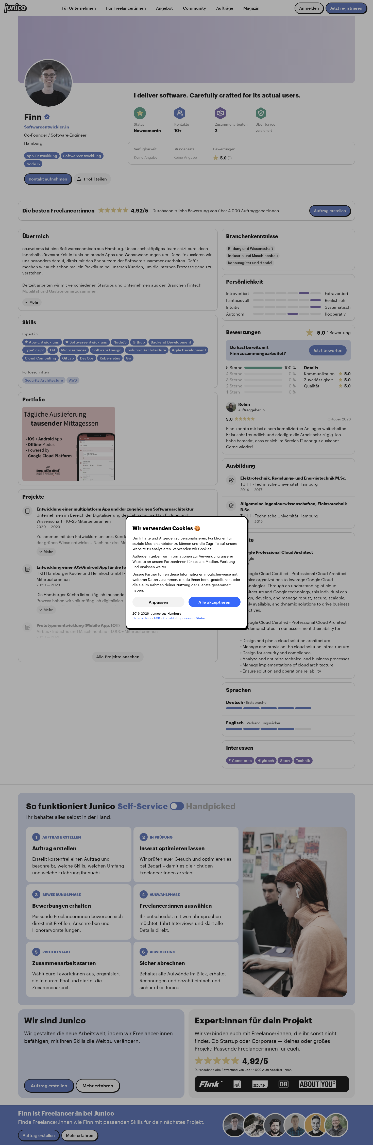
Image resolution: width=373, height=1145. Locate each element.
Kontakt (168, 618)
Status (200, 618)
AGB (157, 618)
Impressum (184, 618)
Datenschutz (141, 618)
